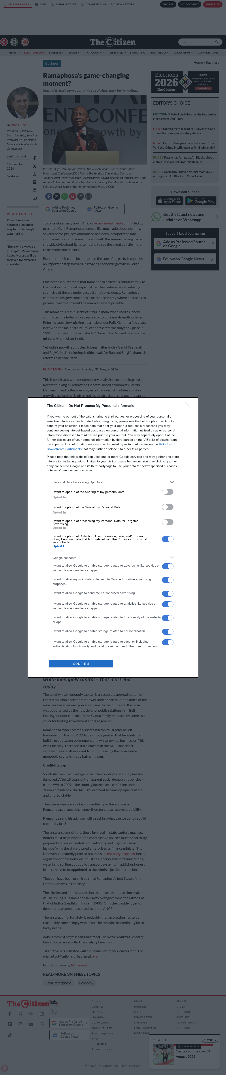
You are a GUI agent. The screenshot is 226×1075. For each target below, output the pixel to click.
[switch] (167, 492)
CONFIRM (81, 663)
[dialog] (113, 537)
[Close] (189, 406)
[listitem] (113, 482)
